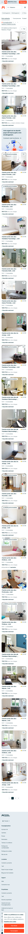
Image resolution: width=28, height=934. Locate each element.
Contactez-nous (5, 884)
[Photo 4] (14, 48)
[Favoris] (24, 315)
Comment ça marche (6, 863)
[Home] (3, 7)
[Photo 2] (13, 48)
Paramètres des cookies (10, 921)
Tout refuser (14, 925)
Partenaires (4, 839)
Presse (3, 836)
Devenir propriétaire (6, 899)
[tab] (5, 18)
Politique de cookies (6, 851)
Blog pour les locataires (7, 872)
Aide (2, 881)
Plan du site (4, 854)
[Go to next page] (18, 798)
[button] (10, 13)
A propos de (4, 829)
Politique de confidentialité (5, 846)
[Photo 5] (15, 48)
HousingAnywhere (7, 22)
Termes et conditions (6, 842)
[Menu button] (25, 7)
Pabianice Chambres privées (8, 24)
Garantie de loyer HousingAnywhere (6, 903)
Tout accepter (14, 930)
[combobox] (15, 7)
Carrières (3, 832)
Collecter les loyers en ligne (7, 909)
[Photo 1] (12, 48)
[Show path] (15, 22)
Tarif (2, 866)
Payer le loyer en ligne (7, 869)
